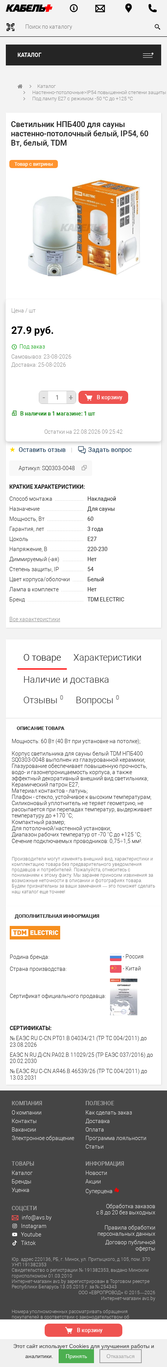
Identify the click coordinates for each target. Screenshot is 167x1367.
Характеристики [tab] (107, 657)
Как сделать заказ (108, 1112)
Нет (92, 559)
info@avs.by (37, 1217)
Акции (93, 1181)
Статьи (94, 1147)
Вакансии (24, 1130)
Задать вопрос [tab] (109, 449)
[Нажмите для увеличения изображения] (83, 227)
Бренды (21, 1181)
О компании (27, 1112)
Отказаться (120, 1356)
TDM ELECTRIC (105, 599)
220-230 (97, 549)
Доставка (97, 1121)
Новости (96, 1173)
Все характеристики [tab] (34, 619)
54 (90, 569)
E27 (92, 539)
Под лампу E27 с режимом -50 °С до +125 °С (82, 98)
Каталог (29, 55)
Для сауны (101, 509)
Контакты (24, 1121)
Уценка (21, 1190)
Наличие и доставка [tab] (66, 679)
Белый (95, 579)
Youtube (31, 1234)
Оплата (94, 1130)
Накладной (101, 499)
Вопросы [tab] (97, 700)
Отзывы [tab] (43, 700)
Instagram (33, 1226)
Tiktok (28, 1243)
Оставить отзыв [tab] (38, 449)
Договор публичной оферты (130, 1245)
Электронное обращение (43, 1138)
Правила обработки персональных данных (126, 1230)
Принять (76, 1356)
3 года (95, 529)
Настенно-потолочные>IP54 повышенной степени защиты (99, 92)
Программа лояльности (115, 1138)
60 (90, 519)
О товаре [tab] (42, 657)
